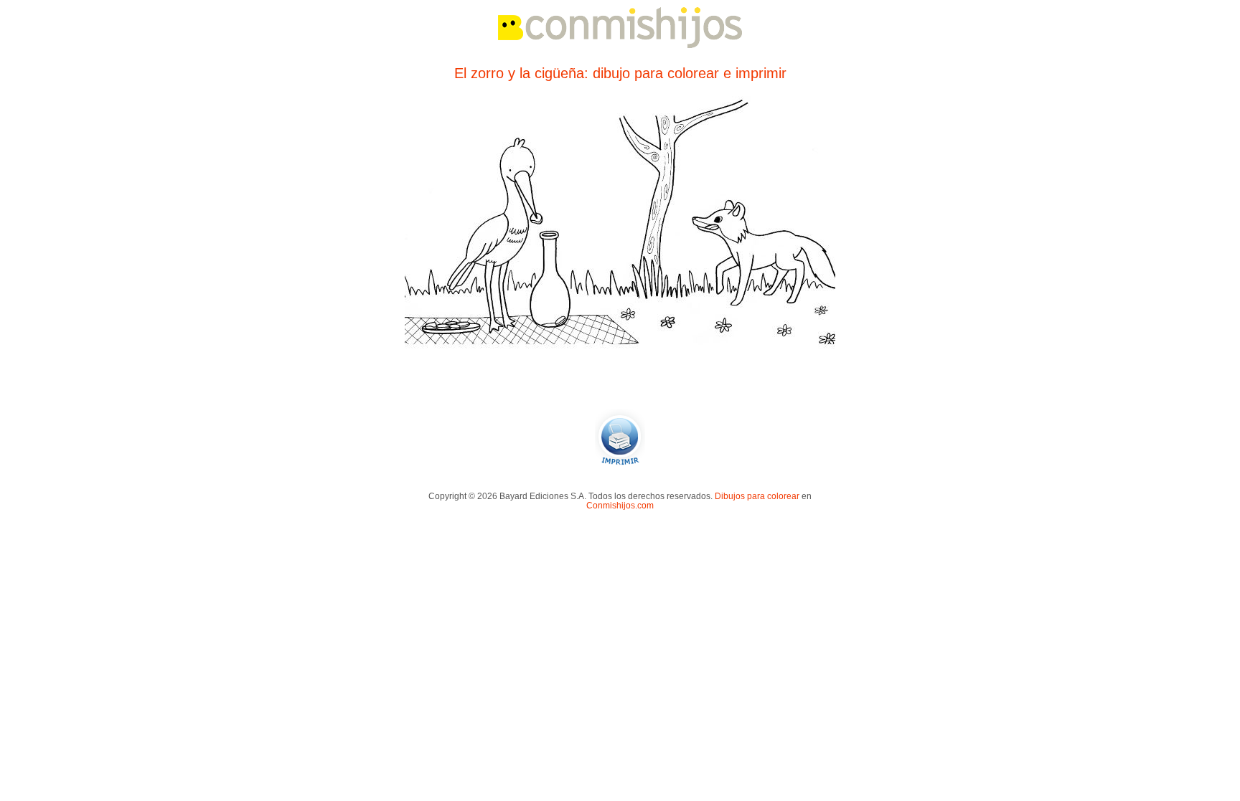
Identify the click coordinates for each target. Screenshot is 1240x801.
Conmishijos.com (620, 505)
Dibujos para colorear (757, 496)
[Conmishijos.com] (620, 45)
